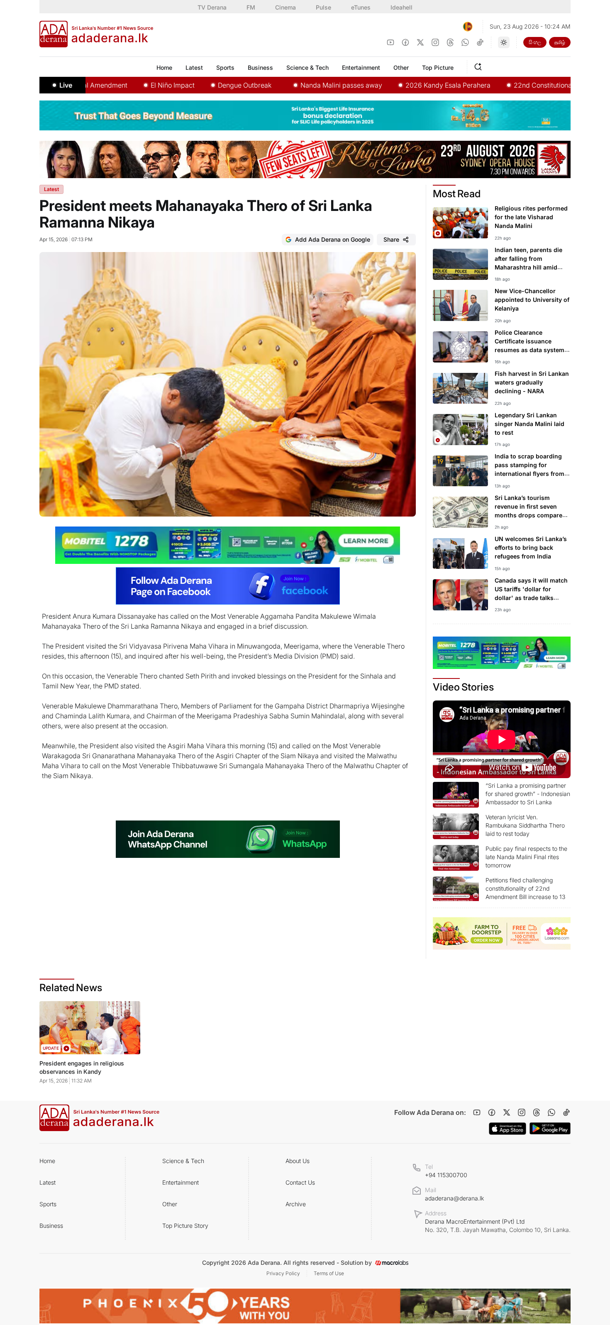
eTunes (361, 7)
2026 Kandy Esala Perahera (408, 85)
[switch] (504, 42)
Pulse (323, 7)
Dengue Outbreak (205, 85)
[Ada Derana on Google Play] (550, 1128)
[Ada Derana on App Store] (507, 1128)
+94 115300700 (446, 1174)
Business (51, 1225)
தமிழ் (559, 42)
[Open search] (480, 65)
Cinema (285, 7)
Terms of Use (329, 1273)
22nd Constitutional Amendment (523, 85)
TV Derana (212, 7)
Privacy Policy (283, 1273)
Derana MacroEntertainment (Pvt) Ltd (498, 1225)
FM (250, 7)
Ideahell (401, 7)
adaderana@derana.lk (454, 1198)
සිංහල (535, 42)
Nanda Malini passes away (302, 85)
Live (65, 85)
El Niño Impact (133, 85)
